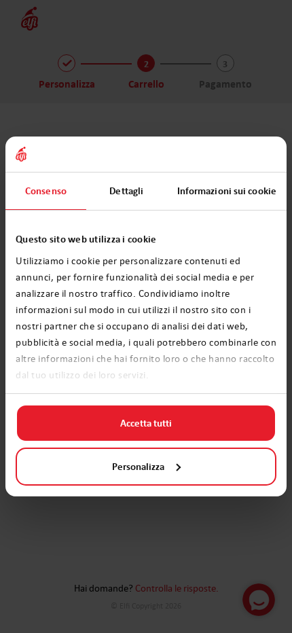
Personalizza (138, 466)
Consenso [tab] (46, 190)
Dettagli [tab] (126, 190)
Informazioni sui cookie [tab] (226, 190)
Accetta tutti (146, 423)
